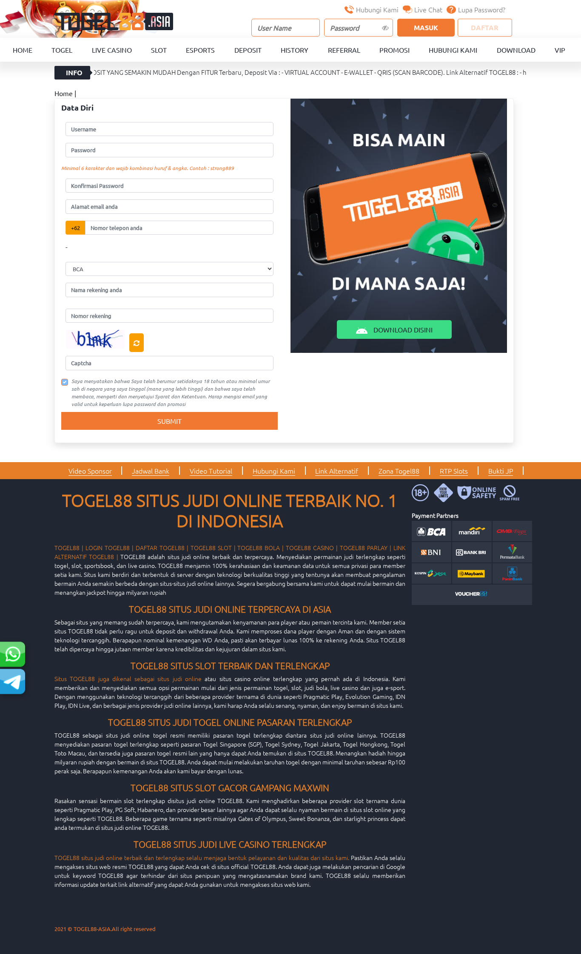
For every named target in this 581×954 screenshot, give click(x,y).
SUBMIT (169, 421)
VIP (560, 49)
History (294, 49)
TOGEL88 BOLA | (260, 547)
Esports (200, 49)
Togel (61, 49)
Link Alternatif (336, 470)
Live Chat (428, 9)
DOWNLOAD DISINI (402, 329)
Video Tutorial (211, 470)
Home (22, 49)
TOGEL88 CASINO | (312, 547)
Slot (159, 49)
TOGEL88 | (68, 547)
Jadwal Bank (150, 470)
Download (516, 49)
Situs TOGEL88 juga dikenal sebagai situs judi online (128, 678)
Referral (344, 49)
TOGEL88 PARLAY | (365, 547)
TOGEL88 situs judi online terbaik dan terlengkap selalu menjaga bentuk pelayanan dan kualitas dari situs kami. (201, 857)
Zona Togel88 (399, 470)
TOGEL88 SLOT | (213, 547)
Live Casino (112, 49)
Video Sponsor (90, 470)
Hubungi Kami (377, 9)
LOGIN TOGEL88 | (109, 547)
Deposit (248, 49)
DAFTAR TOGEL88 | (162, 547)
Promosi (394, 49)
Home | (65, 93)
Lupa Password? (481, 9)
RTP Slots (454, 470)
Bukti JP (500, 470)
